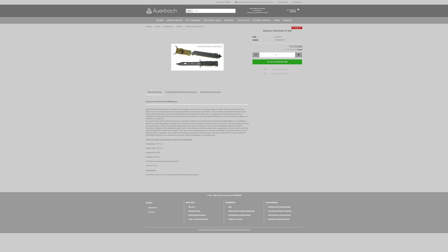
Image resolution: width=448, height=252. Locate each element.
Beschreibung (155, 92)
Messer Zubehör (174, 20)
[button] (255, 55)
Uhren (277, 20)
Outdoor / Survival (261, 20)
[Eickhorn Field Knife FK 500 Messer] (197, 55)
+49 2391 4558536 (224, 2)
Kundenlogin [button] (283, 2)
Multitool (229, 20)
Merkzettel (297, 2)
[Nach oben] (441, 248)
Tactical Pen (243, 20)
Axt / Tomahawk (192, 20)
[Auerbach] (164, 10)
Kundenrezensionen (210, 92)
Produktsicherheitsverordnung (181, 92)
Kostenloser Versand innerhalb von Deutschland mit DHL (255, 2)
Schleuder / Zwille (212, 20)
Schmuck (287, 20)
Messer (160, 20)
